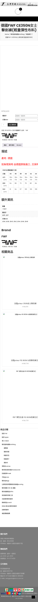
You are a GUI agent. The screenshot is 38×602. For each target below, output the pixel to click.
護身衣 (6, 463)
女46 (22, 221)
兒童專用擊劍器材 (7, 499)
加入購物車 (12, 125)
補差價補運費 (6, 513)
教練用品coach (7, 502)
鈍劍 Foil (4, 433)
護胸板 (6, 448)
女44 (18, 221)
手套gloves (5, 477)
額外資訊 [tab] (11, 145)
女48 (26, 221)
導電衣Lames (6, 466)
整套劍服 (6, 452)
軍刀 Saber (5, 441)
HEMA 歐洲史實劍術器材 (9, 506)
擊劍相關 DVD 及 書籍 (8, 488)
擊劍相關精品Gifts (7, 492)
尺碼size (5, 120)
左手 (7, 215)
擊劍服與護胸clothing (17, 34)
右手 (3, 215)
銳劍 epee (5, 437)
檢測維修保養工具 (7, 495)
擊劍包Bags (5, 481)
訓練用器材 (5, 510)
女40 (11, 221)
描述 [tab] (5, 145)
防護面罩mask (6, 473)
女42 (14, 221)
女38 (7, 221)
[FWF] (9, 136)
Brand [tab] (19, 145)
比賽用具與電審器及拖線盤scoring (12, 484)
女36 (3, 221)
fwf (27, 130)
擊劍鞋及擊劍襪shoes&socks (11, 470)
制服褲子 (28, 34)
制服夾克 (6, 455)
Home (7, 34)
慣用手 (4, 116)
